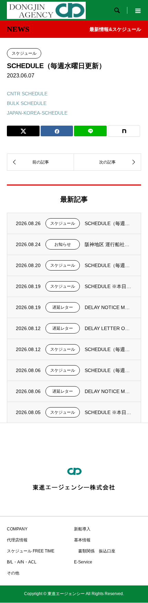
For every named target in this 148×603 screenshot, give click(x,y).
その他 (13, 573)
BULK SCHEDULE (26, 103)
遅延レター (62, 307)
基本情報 (82, 540)
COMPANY (17, 529)
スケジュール (24, 53)
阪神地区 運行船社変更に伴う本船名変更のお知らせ (108, 244)
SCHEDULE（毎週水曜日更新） (108, 223)
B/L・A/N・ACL (21, 562)
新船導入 (82, 529)
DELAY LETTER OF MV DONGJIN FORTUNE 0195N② (108, 328)
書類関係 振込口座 (94, 551)
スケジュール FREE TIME (30, 551)
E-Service (83, 562)
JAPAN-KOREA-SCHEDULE (37, 113)
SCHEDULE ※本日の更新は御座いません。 (108, 286)
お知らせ (62, 244)
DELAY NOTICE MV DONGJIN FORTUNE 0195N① (108, 391)
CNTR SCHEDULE (27, 93)
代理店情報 (17, 540)
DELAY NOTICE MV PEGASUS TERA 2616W (108, 307)
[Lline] (90, 131)
